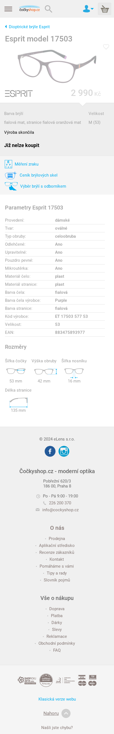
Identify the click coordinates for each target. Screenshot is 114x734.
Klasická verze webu (57, 699)
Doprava (56, 608)
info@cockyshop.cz (60, 509)
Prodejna (57, 538)
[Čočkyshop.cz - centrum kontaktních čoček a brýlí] (29, 9)
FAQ (57, 650)
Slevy (57, 629)
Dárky (56, 622)
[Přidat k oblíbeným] (106, 47)
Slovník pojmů (57, 580)
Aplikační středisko (57, 545)
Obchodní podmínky (56, 643)
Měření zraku (26, 164)
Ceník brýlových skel (39, 175)
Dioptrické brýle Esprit (29, 26)
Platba (57, 615)
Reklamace (56, 636)
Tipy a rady (57, 573)
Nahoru (51, 713)
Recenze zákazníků (56, 552)
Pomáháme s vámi (57, 566)
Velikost (96, 113)
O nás (57, 528)
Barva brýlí (13, 113)
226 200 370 (60, 502)
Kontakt (57, 559)
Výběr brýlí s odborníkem (43, 186)
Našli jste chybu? (57, 727)
